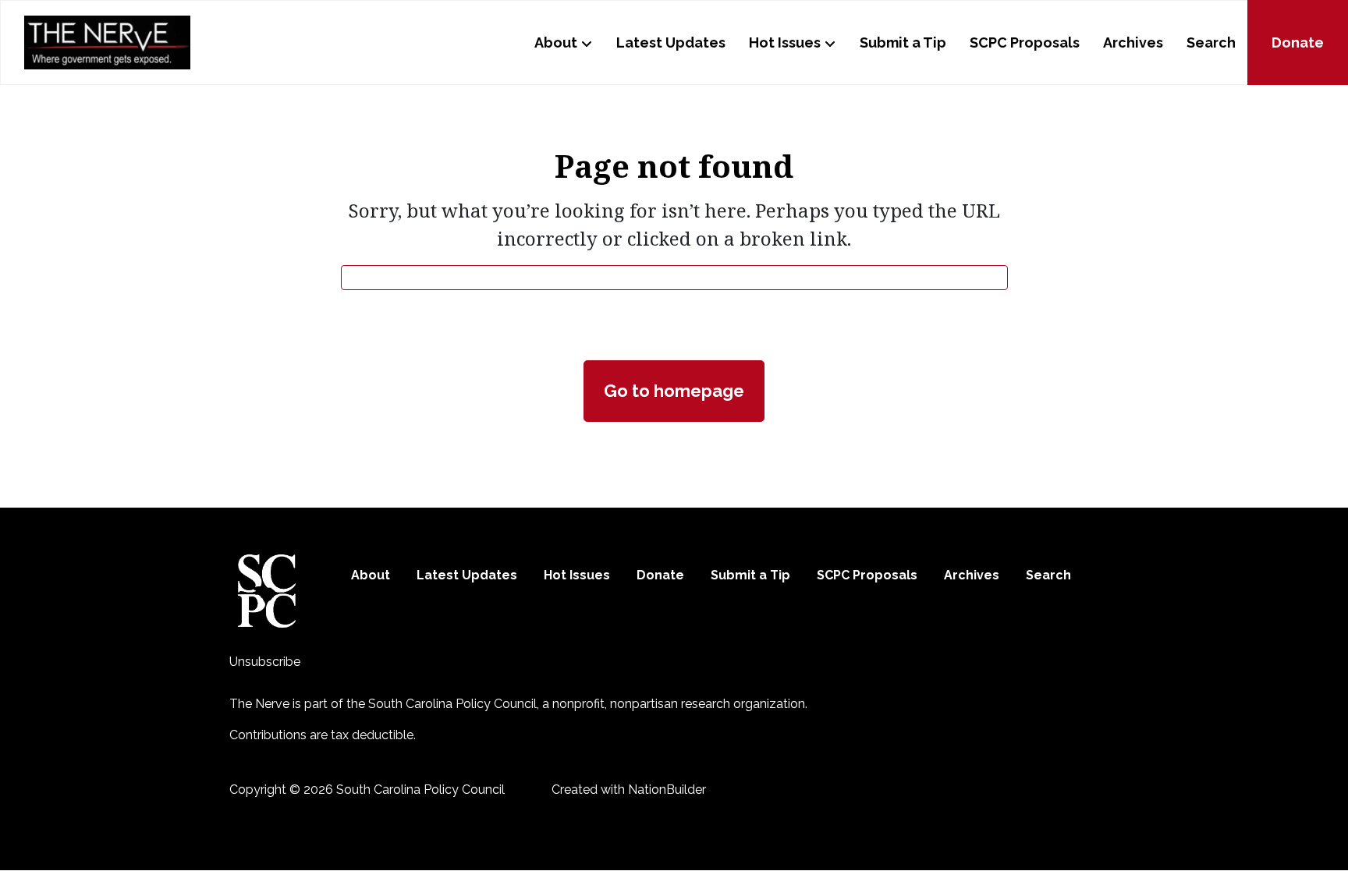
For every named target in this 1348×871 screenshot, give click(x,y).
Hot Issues (785, 42)
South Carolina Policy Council (452, 703)
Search (1211, 42)
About (555, 42)
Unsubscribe (264, 661)
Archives (1133, 42)
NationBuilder (667, 789)
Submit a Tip (903, 42)
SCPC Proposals (1025, 42)
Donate (1298, 42)
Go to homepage (674, 391)
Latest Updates (670, 42)
